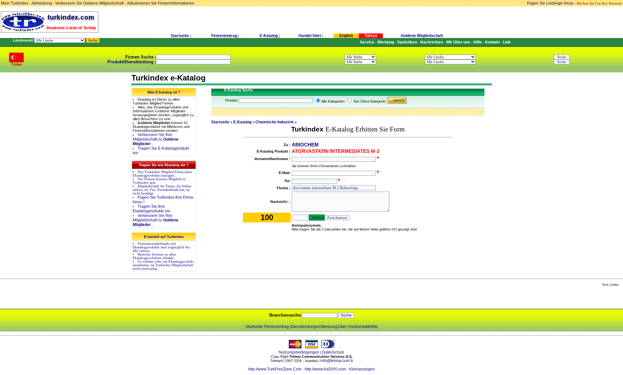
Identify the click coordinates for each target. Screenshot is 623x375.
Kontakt (362, 326)
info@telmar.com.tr (336, 360)
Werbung (329, 326)
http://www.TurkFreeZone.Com (274, 369)
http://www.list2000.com (325, 369)
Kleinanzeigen (362, 369)
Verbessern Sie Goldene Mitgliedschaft (90, 3)
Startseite (180, 35)
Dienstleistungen (305, 326)
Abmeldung (41, 3)
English (346, 35)
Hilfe (373, 326)
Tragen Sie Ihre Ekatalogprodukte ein (151, 208)
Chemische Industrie (274, 122)
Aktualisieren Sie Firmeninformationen (160, 3)
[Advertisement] (77, 298)
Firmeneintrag (224, 35)
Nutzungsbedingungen (299, 352)
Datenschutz (333, 352)
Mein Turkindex (14, 3)
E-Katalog (269, 35)
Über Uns (346, 326)
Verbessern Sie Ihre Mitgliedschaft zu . (155, 139)
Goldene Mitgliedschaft (422, 35)
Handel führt (310, 35)
